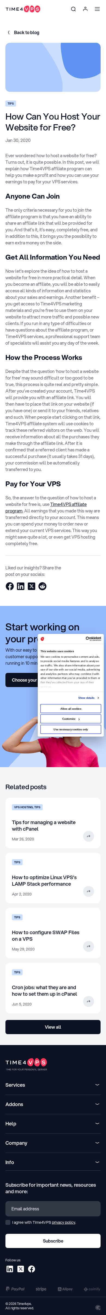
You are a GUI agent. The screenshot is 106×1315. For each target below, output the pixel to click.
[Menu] (97, 9)
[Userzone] (85, 9)
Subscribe (53, 1241)
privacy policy (63, 1222)
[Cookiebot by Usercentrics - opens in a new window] (85, 638)
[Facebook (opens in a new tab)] (31, 1269)
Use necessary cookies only (71, 729)
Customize (69, 718)
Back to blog (26, 32)
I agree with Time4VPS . (43, 1222)
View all (53, 1027)
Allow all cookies (70, 708)
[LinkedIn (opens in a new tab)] (9, 1269)
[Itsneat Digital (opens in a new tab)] (98, 1307)
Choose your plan (29, 680)
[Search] (73, 9)
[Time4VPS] (22, 9)
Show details (86, 697)
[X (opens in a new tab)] (20, 1269)
